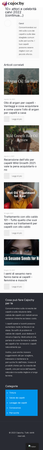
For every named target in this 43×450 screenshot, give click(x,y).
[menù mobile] (40, 4)
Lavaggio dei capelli (18, 403)
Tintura (12, 393)
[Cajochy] (13, 3)
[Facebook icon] (18, 441)
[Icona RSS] (25, 441)
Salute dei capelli (16, 398)
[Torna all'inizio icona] (21, 426)
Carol (21, 23)
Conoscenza (15, 408)
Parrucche (14, 413)
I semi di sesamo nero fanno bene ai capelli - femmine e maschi (18, 277)
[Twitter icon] (21, 441)
